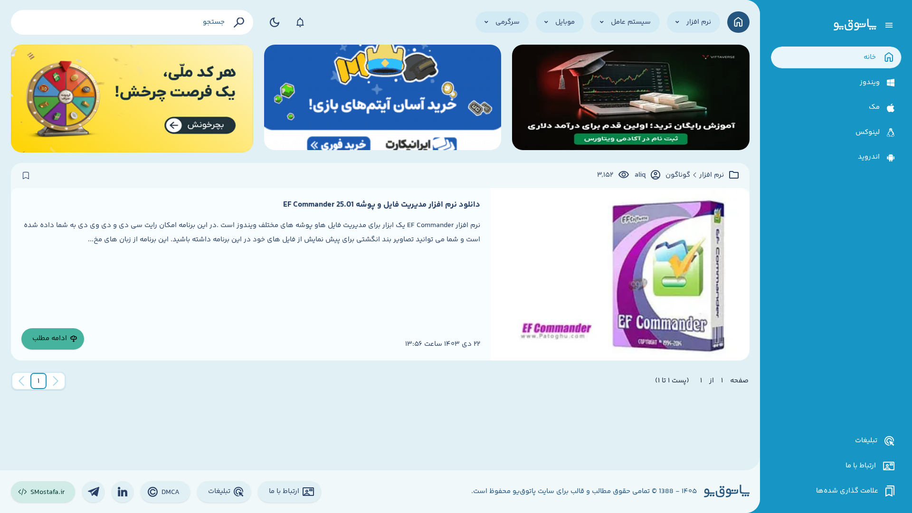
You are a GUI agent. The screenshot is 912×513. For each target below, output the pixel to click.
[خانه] (738, 22)
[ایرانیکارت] (383, 98)
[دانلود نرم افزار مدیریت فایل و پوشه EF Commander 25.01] (620, 274)
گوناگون (677, 175)
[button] (38, 381)
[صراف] (132, 98)
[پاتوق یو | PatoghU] (855, 25)
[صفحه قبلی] (56, 381)
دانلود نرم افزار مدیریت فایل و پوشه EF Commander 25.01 (381, 205)
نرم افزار (711, 175)
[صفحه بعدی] (21, 381)
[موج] (631, 98)
